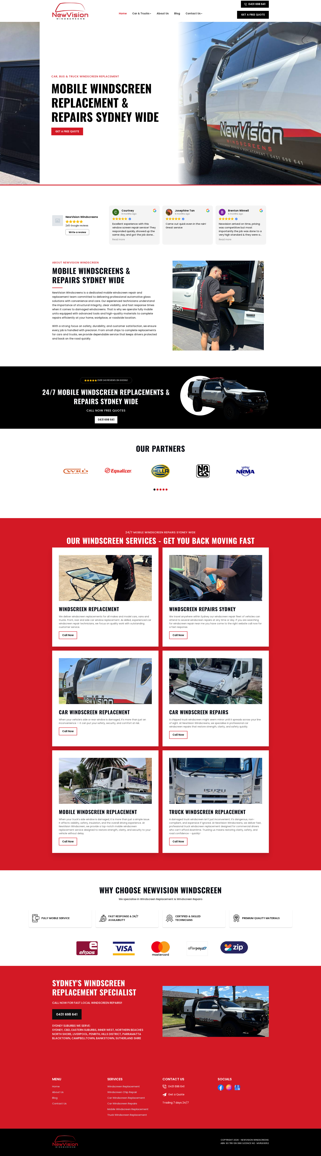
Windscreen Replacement (123, 1086)
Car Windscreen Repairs (122, 1103)
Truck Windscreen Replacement (127, 1115)
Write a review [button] (77, 232)
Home (123, 13)
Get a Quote (176, 1094)
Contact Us (193, 13)
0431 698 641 (256, 4)
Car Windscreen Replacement (126, 1098)
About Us (163, 13)
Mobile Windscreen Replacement (127, 1109)
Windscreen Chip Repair (122, 1092)
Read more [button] (118, 239)
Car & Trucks (140, 13)
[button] (154, 490)
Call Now (68, 635)
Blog (177, 13)
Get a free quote (253, 14)
